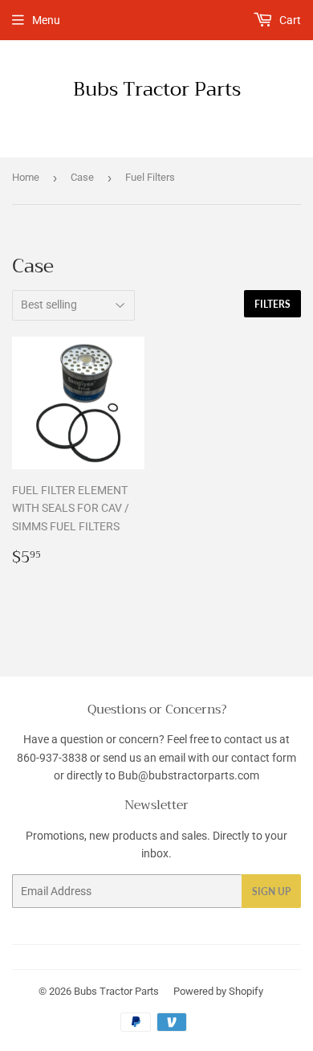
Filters (272, 304)
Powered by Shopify (218, 991)
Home (25, 177)
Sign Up (271, 891)
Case (82, 177)
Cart (289, 20)
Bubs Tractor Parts (157, 90)
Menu (46, 20)
